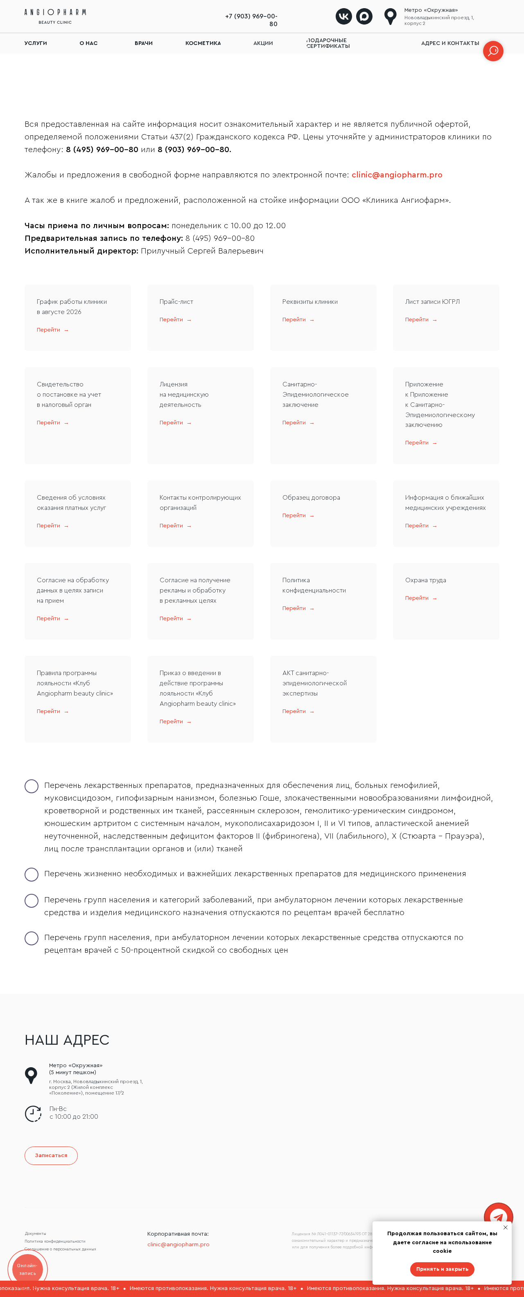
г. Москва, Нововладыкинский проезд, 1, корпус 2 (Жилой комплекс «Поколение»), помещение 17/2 (96, 1087)
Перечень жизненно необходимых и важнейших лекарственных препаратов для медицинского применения (255, 874)
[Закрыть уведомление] (505, 1227)
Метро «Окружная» (431, 10)
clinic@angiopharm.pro (397, 175)
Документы (35, 1234)
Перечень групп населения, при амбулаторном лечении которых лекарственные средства (221, 937)
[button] (51, 1156)
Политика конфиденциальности (55, 1241)
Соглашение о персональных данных (60, 1249)
